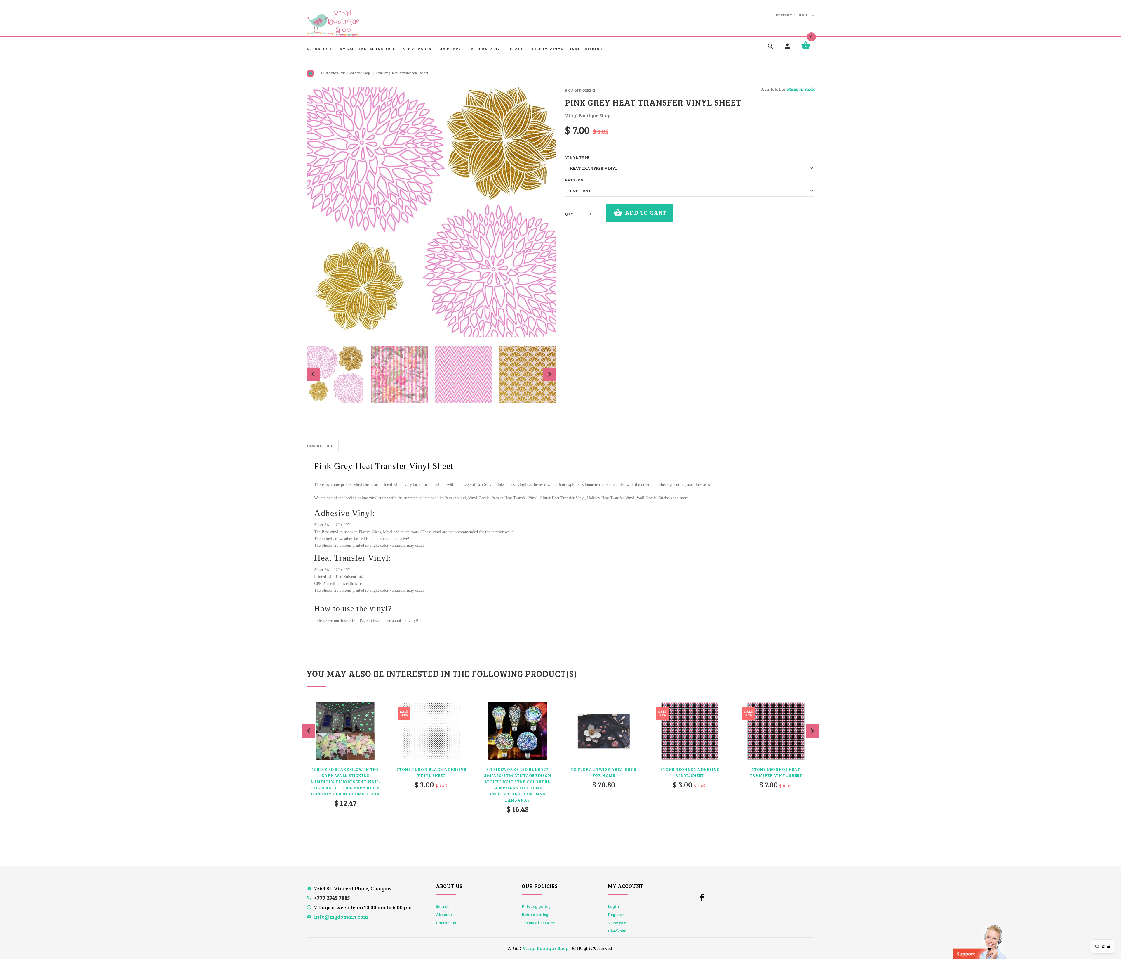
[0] (805, 48)
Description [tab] (320, 446)
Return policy (535, 914)
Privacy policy (536, 906)
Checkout (617, 931)
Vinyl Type (577, 157)
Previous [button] (313, 374)
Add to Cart (645, 212)
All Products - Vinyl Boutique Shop (345, 73)
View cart (617, 922)
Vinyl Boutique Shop (545, 948)
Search (443, 906)
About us (444, 914)
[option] (335, 374)
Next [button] (549, 374)
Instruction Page (354, 620)
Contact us (446, 922)
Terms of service (538, 922)
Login (613, 906)
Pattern (574, 180)
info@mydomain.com (341, 916)
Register (616, 914)
